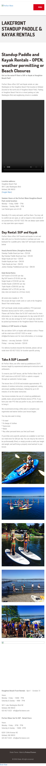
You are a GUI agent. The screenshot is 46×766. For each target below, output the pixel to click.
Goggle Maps (6, 192)
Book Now (3, 765)
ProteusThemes (30, 752)
